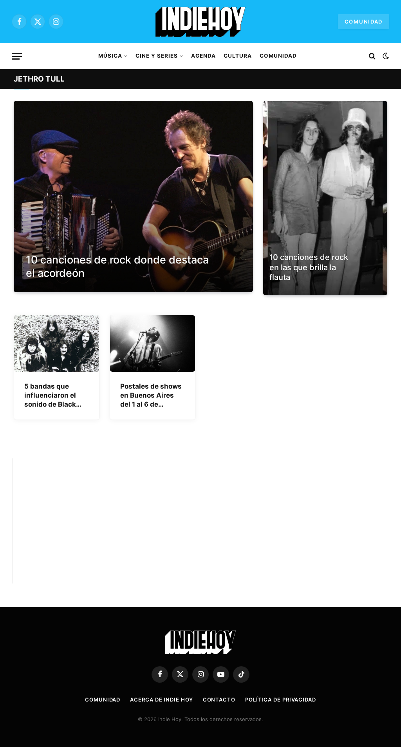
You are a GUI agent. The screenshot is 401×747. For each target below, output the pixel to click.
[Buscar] (372, 56)
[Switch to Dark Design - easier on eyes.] (385, 56)
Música (110, 56)
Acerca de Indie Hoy (161, 699)
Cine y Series (156, 56)
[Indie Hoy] (200, 21)
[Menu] (17, 56)
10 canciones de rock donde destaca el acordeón (117, 266)
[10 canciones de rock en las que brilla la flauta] (325, 198)
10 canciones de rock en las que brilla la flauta (308, 267)
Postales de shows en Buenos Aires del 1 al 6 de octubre (151, 395)
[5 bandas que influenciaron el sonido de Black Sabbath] (56, 343)
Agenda (203, 56)
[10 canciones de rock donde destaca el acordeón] (133, 197)
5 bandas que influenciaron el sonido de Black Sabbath (50, 395)
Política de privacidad (280, 699)
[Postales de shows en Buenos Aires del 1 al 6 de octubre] (152, 343)
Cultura (238, 56)
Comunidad (364, 21)
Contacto (219, 699)
